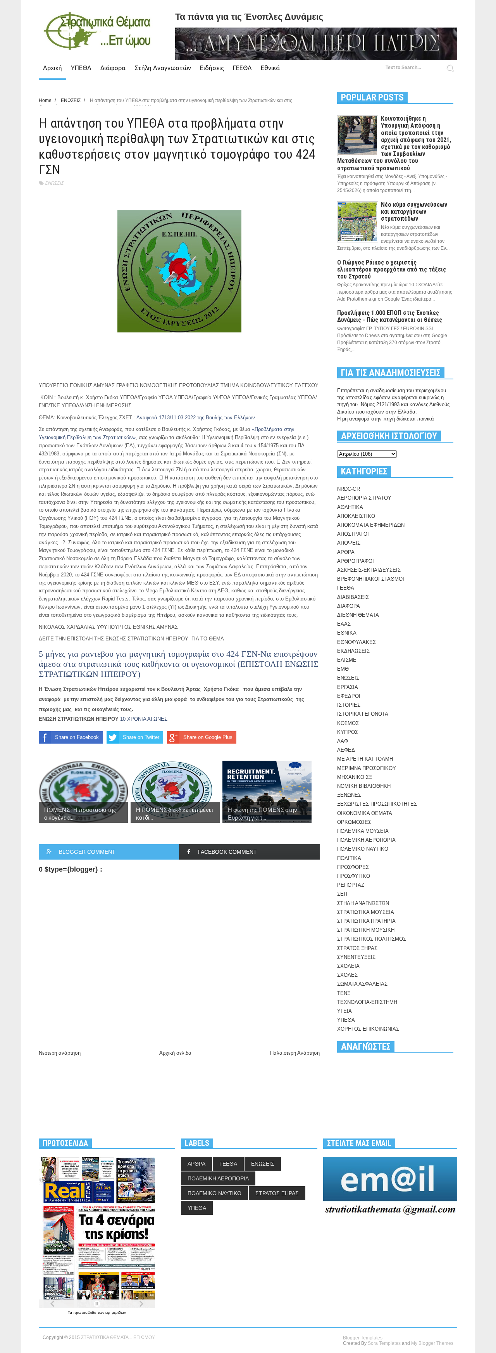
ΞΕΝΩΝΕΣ (349, 795)
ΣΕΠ (342, 894)
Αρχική (52, 67)
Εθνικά (270, 67)
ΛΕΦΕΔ (346, 750)
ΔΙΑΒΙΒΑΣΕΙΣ (353, 597)
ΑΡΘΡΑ (346, 552)
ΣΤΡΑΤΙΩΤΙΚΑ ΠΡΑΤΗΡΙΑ (366, 921)
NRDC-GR (348, 489)
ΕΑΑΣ (344, 624)
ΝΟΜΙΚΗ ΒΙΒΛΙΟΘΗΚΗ (364, 786)
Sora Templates (384, 1343)
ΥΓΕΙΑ (344, 1011)
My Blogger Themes (432, 1343)
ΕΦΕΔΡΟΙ (348, 696)
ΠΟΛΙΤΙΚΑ (349, 858)
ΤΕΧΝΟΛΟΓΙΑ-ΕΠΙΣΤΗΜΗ (367, 1002)
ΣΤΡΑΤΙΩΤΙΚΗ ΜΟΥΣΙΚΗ (365, 930)
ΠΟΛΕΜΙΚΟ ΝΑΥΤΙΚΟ (362, 849)
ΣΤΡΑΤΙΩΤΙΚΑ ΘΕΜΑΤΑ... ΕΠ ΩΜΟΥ (118, 1337)
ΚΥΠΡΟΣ (347, 732)
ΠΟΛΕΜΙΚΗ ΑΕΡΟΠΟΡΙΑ (366, 840)
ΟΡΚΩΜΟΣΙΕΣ (354, 822)
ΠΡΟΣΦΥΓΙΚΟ (353, 876)
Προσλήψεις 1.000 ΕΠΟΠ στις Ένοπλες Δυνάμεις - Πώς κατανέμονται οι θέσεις (389, 316)
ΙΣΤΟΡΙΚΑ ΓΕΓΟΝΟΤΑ (362, 714)
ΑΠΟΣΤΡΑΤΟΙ (353, 534)
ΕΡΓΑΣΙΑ (347, 687)
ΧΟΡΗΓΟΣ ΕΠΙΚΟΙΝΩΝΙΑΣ (368, 1029)
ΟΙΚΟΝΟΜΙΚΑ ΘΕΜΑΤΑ (364, 813)
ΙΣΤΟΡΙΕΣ (348, 705)
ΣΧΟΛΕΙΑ (348, 966)
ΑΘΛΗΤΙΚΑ (350, 507)
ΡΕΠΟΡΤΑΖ (350, 885)
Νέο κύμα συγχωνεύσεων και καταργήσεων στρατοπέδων (414, 211)
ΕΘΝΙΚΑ (346, 633)
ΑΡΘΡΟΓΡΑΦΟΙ (355, 561)
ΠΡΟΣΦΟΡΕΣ (353, 867)
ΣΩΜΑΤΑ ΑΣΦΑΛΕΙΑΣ (362, 984)
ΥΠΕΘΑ (81, 67)
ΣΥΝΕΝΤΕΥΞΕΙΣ (356, 957)
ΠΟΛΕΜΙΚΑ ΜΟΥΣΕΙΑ (363, 831)
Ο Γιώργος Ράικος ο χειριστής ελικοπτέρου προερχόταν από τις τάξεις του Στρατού (391, 269)
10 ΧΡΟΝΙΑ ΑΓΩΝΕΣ (144, 719)
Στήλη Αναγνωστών (162, 67)
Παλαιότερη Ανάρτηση (295, 1053)
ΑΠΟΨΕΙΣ (348, 543)
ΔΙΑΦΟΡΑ (348, 606)
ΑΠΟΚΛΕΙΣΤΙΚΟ (356, 516)
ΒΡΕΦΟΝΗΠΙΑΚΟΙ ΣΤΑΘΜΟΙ (370, 579)
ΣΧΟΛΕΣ (347, 975)
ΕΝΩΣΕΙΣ (54, 182)
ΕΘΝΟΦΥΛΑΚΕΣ (356, 642)
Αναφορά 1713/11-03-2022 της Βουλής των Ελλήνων (195, 417)
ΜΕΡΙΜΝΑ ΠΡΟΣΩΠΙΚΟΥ (366, 768)
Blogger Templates (362, 1338)
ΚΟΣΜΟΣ (348, 723)
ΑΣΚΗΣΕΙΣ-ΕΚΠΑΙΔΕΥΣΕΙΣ (369, 570)
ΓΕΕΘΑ (242, 67)
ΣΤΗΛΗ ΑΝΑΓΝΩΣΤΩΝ (363, 903)
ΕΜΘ (343, 669)
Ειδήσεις (212, 67)
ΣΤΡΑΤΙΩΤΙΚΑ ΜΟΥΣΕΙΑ (365, 912)
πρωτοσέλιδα (85, 1312)
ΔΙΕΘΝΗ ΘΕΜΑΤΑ (358, 615)
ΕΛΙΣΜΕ (346, 660)
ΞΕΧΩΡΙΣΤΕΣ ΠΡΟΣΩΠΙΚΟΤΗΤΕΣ (377, 804)
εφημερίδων (115, 1312)
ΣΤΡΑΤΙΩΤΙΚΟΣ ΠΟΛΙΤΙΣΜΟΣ (371, 939)
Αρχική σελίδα (175, 1053)
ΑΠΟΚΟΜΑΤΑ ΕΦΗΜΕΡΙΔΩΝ (371, 525)
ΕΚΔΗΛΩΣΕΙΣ (353, 651)
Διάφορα (113, 67)
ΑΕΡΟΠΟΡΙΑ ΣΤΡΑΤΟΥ (364, 498)
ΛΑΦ (342, 741)
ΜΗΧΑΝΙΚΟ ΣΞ (354, 777)
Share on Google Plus (207, 737)
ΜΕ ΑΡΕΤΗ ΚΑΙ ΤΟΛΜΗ (365, 759)
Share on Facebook (77, 737)
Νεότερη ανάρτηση (60, 1053)
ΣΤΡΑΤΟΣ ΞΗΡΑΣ (357, 948)
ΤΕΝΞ (343, 993)
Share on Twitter (141, 737)
